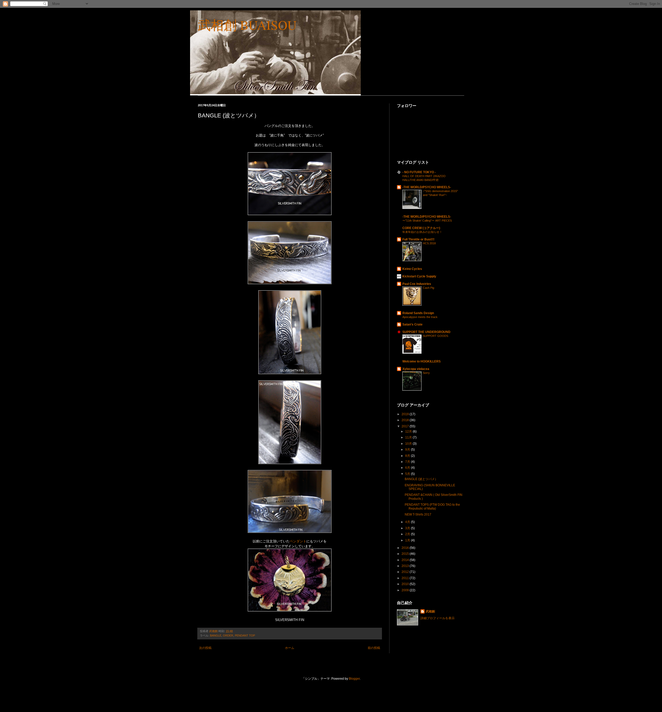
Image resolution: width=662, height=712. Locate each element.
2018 (406, 420)
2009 (406, 590)
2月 (408, 534)
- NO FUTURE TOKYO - (419, 172)
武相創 (430, 611)
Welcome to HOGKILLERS (421, 361)
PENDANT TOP (245, 635)
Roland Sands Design (418, 313)
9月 (408, 449)
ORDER (228, 635)
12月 (409, 431)
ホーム (289, 648)
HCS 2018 (429, 243)
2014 (406, 560)
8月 (408, 456)
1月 (408, 540)
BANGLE (215, 635)
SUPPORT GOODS (435, 335)
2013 (406, 566)
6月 (408, 467)
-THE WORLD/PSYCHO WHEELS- (426, 187)
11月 (409, 437)
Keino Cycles (412, 269)
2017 (406, 426)
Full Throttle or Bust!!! (418, 239)
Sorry (426, 372)
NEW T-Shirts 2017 (418, 514)
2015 (406, 554)
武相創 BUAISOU (247, 24)
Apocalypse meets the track (420, 317)
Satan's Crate (412, 324)
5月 (408, 474)
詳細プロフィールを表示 (437, 618)
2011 (406, 578)
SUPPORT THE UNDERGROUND (426, 332)
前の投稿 (374, 648)
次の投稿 (205, 648)
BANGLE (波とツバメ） (421, 479)
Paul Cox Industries (416, 284)
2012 (406, 572)
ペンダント (298, 541)
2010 (406, 584)
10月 (409, 443)
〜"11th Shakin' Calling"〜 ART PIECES (427, 220)
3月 (408, 528)
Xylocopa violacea (415, 369)
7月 (408, 462)
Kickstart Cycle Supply (419, 276)
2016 (406, 548)
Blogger (354, 678)
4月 (408, 522)
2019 (406, 414)
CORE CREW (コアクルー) (421, 228)
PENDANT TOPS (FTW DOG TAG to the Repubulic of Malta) (432, 506)
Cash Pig (428, 287)
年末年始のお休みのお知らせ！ (422, 231)
